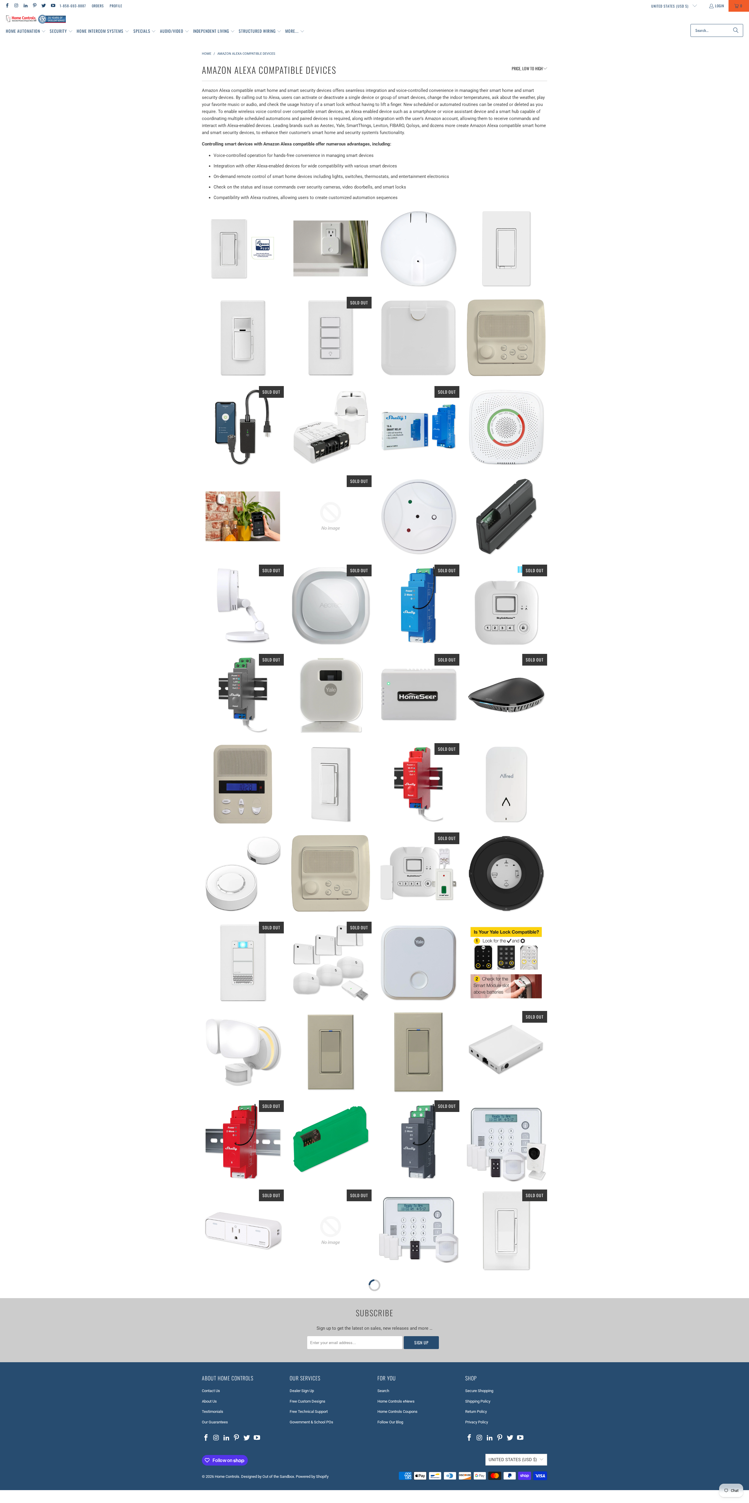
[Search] (736, 30)
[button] (26, 31)
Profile (116, 5)
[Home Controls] (36, 19)
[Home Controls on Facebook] (6, 5)
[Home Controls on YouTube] (52, 5)
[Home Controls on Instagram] (15, 5)
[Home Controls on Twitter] (43, 5)
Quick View (242, 274)
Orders (98, 5)
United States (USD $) (670, 6)
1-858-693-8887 (73, 5)
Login (719, 5)
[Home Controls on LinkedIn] (25, 5)
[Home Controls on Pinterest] (34, 5)
